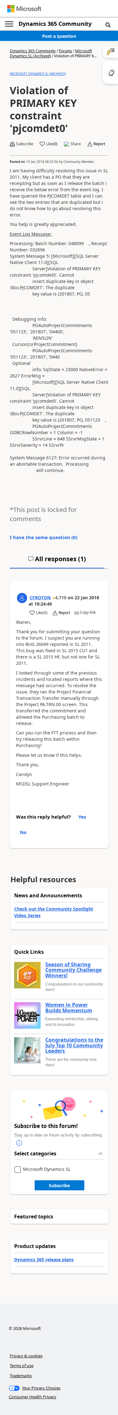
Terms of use (21, 1365)
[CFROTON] (22, 598)
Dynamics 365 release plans (44, 1260)
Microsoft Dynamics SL (46, 1169)
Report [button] (99, 144)
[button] (108, 24)
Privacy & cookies (26, 1356)
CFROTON (40, 598)
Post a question (59, 36)
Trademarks (21, 1375)
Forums (65, 51)
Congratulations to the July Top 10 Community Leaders (74, 1045)
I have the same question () (43, 537)
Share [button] (75, 144)
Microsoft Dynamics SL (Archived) (38, 74)
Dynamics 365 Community (55, 23)
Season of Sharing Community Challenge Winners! (73, 970)
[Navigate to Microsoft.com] (24, 8)
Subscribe (59, 1185)
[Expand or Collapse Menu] (9, 24)
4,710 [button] (60, 598)
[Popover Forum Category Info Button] (19, 1143)
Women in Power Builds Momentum (68, 1007)
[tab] (57, 561)
